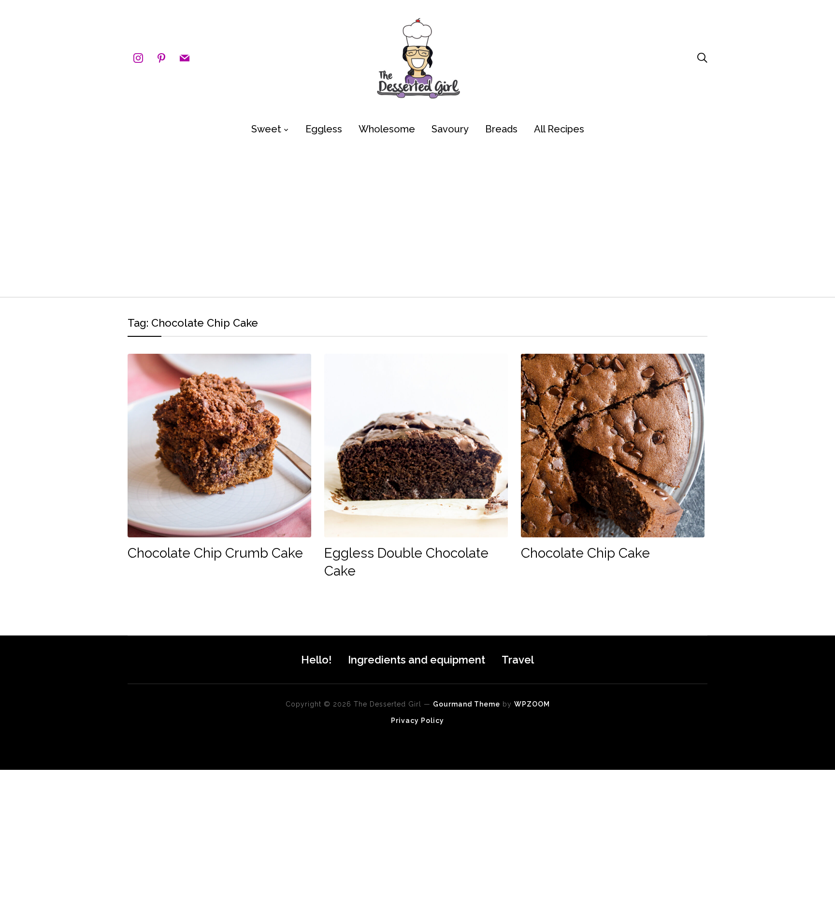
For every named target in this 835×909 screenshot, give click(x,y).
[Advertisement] (417, 219)
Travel (518, 659)
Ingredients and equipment (416, 659)
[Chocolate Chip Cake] (613, 360)
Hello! (316, 659)
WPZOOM (532, 704)
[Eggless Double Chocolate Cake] (416, 360)
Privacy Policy (417, 720)
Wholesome (387, 129)
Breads (501, 129)
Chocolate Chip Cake (585, 553)
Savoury (450, 129)
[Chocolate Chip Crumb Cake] (219, 360)
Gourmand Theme (466, 704)
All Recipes (559, 129)
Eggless (323, 129)
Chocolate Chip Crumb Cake (215, 553)
